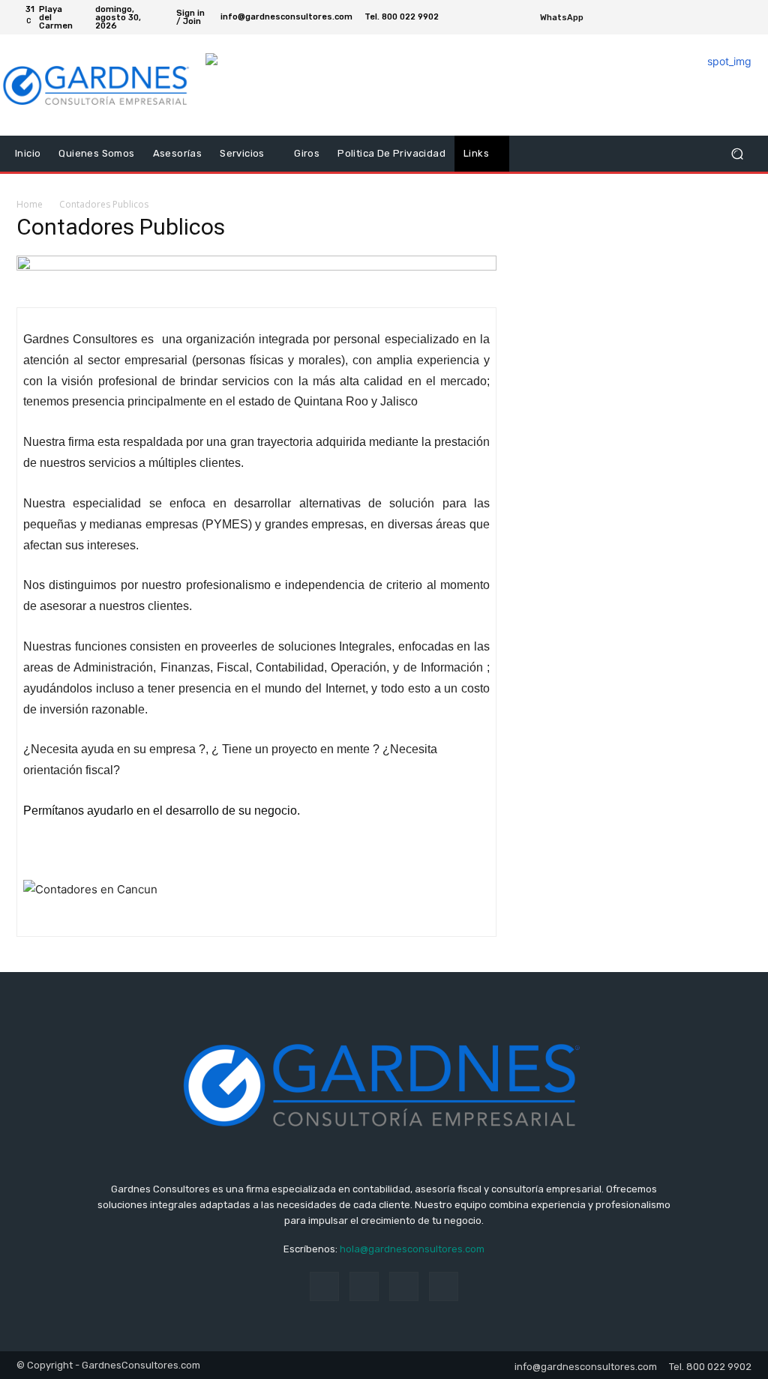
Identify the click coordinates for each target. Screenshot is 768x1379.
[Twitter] (727, 17)
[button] (736, 154)
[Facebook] (709, 17)
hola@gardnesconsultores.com (412, 1249)
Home (29, 204)
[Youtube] (745, 17)
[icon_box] (570, 19)
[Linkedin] (364, 1286)
